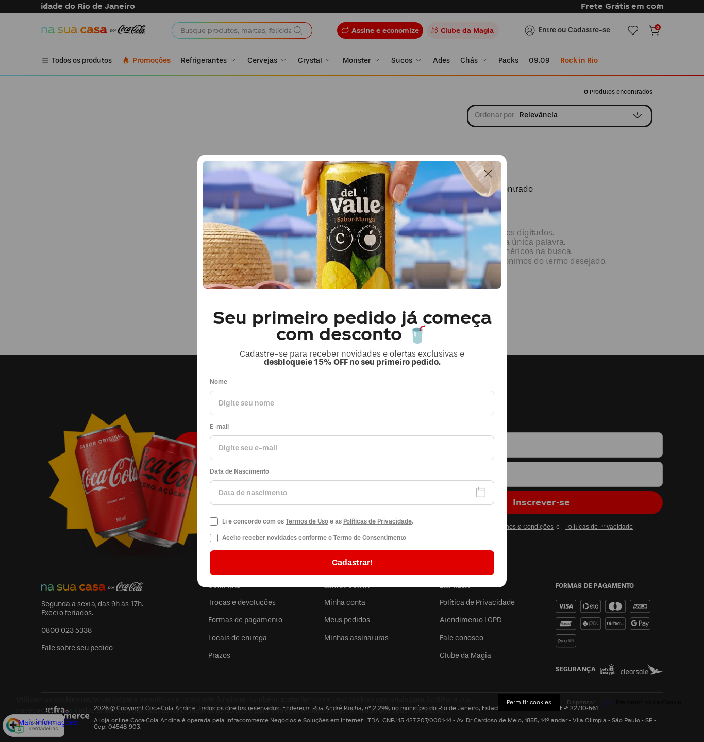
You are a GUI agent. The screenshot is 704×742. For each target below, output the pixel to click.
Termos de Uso (307, 521)
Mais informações (47, 722)
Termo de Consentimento (369, 538)
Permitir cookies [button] (529, 702)
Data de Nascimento (239, 471)
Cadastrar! (352, 562)
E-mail (219, 427)
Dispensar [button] (581, 702)
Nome (218, 382)
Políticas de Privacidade (377, 521)
